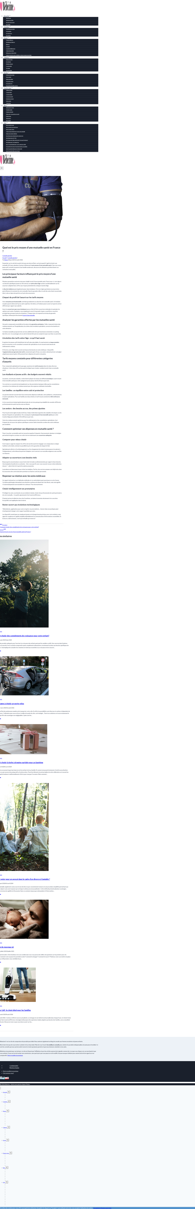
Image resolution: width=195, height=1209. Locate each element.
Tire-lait (8, 46)
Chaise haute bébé (10, 50)
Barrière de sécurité (10, 22)
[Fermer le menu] (0, 1088)
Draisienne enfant (10, 98)
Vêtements (8, 118)
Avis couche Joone (10, 125)
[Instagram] (1, 1078)
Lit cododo (8, 35)
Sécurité (5, 1092)
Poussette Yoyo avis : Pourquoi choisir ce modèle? (16, 146)
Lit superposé (9, 33)
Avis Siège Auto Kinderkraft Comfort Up (14, 136)
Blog (4, 1167)
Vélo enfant (8, 101)
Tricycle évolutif (9, 96)
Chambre (5, 1101)
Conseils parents (7, 255)
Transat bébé (9, 92)
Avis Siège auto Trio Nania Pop (12, 142)
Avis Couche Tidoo (10, 129)
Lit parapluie (8, 31)
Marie (6, 260)
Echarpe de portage (10, 75)
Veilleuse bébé (9, 90)
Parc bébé (8, 24)
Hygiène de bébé (9, 112)
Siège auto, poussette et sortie (12, 114)
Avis (4, 1182)
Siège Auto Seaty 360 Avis (11, 133)
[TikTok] (3, 1078)
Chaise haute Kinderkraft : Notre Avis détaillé (15, 131)
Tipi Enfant (8, 103)
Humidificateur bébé (10, 29)
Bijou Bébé (8, 120)
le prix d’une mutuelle (29, 315)
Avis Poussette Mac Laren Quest (13, 151)
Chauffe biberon (9, 40)
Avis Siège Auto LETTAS (11, 138)
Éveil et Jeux (6, 1153)
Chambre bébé (9, 109)
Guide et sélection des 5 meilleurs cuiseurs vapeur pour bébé (18, 55)
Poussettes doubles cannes (12, 85)
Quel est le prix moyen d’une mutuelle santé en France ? (15, 531)
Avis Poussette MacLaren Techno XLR (14, 148)
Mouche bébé (9, 70)
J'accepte (95, 1208)
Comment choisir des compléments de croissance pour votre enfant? (19, 526)
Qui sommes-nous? (8, 1073)
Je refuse (101, 1208)
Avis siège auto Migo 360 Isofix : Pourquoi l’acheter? (17, 140)
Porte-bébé (8, 77)
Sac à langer (8, 61)
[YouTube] (6, 1078)
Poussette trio (9, 83)
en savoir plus (107, 1208)
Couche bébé (9, 66)
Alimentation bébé (10, 107)
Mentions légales (14, 1068)
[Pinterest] (8, 1078)
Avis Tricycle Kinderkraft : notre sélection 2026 (16, 144)
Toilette (5, 1127)
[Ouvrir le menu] (1, 168)
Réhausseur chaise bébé (11, 53)
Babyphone (8, 18)
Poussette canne (9, 81)
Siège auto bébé (9, 79)
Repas (4, 1111)
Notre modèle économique (15, 1055)
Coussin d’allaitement (10, 48)
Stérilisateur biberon (10, 42)
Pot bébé (8, 68)
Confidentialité (14, 1066)
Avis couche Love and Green (12, 127)
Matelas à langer (9, 64)
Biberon (8, 44)
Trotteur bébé (9, 94)
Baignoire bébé (9, 59)
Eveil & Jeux (8, 116)
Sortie (4, 1140)
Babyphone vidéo (9, 20)
